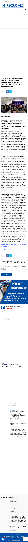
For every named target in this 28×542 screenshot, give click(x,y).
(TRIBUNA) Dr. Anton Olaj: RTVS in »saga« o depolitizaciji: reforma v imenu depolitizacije (18, 528)
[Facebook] (21, 9)
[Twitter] (23, 9)
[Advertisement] (14, 43)
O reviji (7, 534)
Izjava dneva (12, 410)
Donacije (20, 537)
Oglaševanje (8, 537)
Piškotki (16, 536)
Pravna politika (13, 404)
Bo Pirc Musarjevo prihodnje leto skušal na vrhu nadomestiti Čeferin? (18, 423)
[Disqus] (14, 341)
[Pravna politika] (5, 405)
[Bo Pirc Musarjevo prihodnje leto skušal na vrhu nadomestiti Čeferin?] (5, 423)
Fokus (3, 86)
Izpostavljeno (9, 86)
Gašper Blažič (12, 418)
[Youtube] (25, 9)
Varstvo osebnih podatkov (8, 536)
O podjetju (12, 534)
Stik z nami (22, 536)
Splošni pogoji (18, 534)
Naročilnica (14, 537)
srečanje (7, 319)
